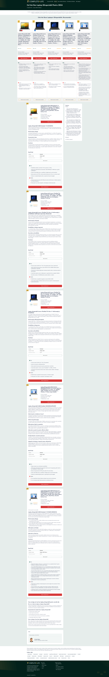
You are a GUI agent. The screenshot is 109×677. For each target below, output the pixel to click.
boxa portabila (40, 656)
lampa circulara (34, 656)
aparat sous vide (46, 656)
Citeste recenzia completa (25, 99)
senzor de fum (46, 654)
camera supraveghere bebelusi (72, 654)
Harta (42, 668)
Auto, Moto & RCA (50, 1)
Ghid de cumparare (69, 139)
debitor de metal (56, 656)
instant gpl (40, 654)
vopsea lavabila (30, 654)
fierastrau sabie (36, 654)
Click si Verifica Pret (24, 58)
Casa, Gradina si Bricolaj (59, 666)
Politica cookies (44, 665)
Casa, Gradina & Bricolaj (62, 1)
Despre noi (43, 663)
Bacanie (55, 1)
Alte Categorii (78, 1)
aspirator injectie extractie (62, 654)
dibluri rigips (61, 656)
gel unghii (29, 656)
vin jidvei (79, 654)
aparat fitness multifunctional (53, 654)
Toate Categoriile (58, 669)
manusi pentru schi (67, 656)
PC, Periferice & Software (71, 1)
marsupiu (73, 656)
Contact (43, 666)
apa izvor (51, 656)
